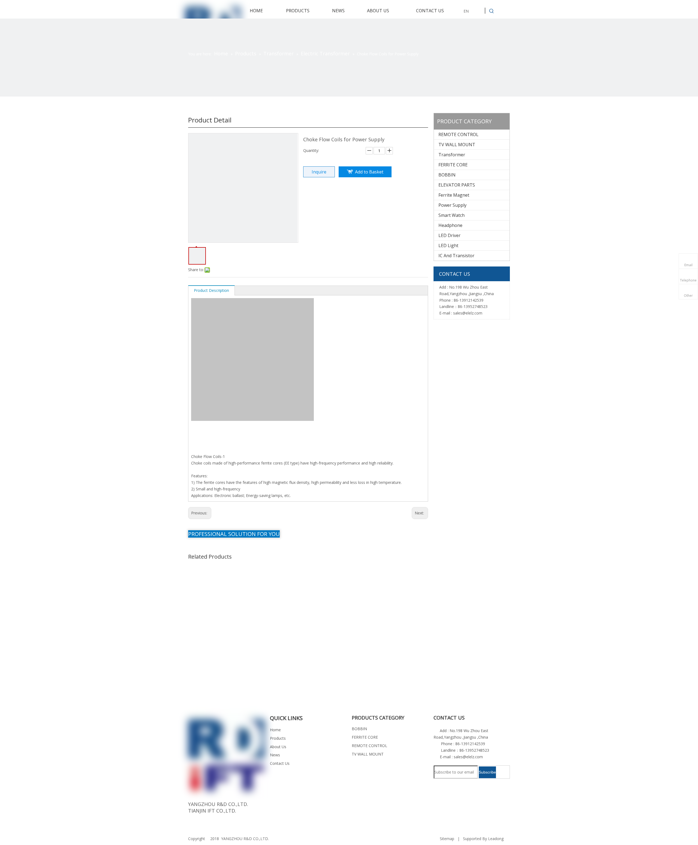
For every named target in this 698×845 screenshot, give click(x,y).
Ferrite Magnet (453, 195)
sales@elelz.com (467, 313)
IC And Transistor (456, 256)
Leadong (496, 838)
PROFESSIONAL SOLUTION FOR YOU (234, 534)
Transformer (451, 155)
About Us (278, 746)
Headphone (450, 225)
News (275, 754)
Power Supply (452, 205)
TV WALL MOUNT (456, 145)
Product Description (211, 290)
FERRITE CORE (453, 165)
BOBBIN (447, 175)
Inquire (319, 172)
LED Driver (449, 235)
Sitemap (447, 838)
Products (278, 738)
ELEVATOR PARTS (456, 185)
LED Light (448, 245)
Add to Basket (369, 172)
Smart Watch (451, 215)
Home (275, 729)
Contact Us (280, 763)
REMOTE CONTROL (458, 134)
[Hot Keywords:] (491, 11)
